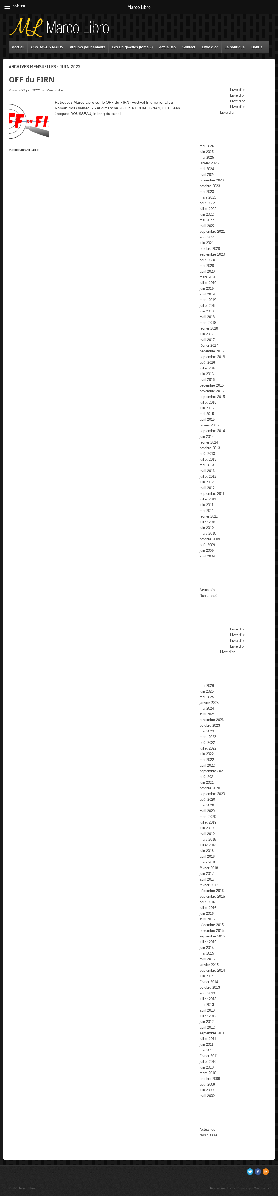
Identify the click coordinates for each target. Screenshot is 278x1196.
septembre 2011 (212, 494)
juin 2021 (207, 243)
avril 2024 (207, 175)
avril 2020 (207, 271)
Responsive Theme (223, 1188)
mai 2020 (207, 266)
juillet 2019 (208, 283)
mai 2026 (207, 146)
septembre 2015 (212, 397)
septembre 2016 (212, 357)
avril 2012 (207, 488)
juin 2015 (207, 408)
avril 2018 (207, 317)
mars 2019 (208, 300)
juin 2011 (206, 505)
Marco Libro (55, 90)
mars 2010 (208, 533)
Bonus (256, 47)
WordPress (261, 1188)
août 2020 (207, 260)
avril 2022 (207, 226)
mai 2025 (207, 157)
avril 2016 (207, 380)
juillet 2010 (208, 522)
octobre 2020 (210, 249)
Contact (188, 47)
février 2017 (209, 345)
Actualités (167, 47)
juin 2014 (207, 437)
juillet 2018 (208, 306)
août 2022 (207, 203)
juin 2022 (207, 214)
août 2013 (207, 454)
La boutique (235, 47)
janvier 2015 (209, 425)
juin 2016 (207, 374)
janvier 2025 (209, 163)
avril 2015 (207, 419)
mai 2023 (207, 192)
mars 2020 (208, 277)
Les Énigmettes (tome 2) (132, 47)
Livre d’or (210, 47)
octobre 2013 (210, 448)
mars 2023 (208, 197)
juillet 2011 (208, 499)
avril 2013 (207, 471)
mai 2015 (207, 414)
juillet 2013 (208, 459)
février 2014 (209, 442)
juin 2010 (207, 528)
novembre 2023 (212, 180)
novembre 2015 (212, 391)
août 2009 (207, 545)
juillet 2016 (208, 368)
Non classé (208, 596)
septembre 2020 (212, 254)
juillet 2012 (208, 476)
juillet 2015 (208, 402)
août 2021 (207, 237)
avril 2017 (207, 340)
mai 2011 (207, 511)
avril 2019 (207, 294)
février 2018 (209, 328)
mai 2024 (207, 169)
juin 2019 (207, 288)
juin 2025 (207, 152)
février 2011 (209, 516)
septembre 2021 (212, 231)
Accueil (18, 47)
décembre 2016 (212, 351)
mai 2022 (207, 220)
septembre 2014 (212, 431)
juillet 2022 (208, 209)
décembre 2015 (212, 385)
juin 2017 (207, 334)
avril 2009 (207, 556)
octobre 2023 (210, 186)
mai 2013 (207, 465)
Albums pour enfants (87, 47)
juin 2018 (207, 311)
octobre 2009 (210, 539)
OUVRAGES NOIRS (47, 47)
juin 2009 (207, 550)
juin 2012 (207, 482)
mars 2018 (208, 323)
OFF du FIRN (32, 79)
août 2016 (207, 363)
